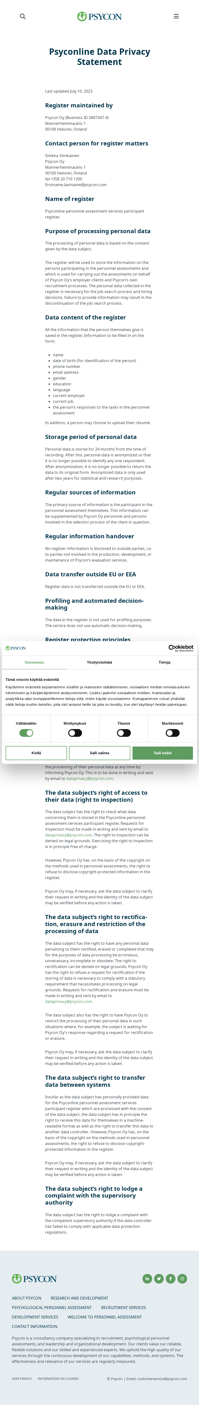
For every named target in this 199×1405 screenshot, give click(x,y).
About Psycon (26, 1298)
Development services (35, 1317)
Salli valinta (99, 753)
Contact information (34, 1326)
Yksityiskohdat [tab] (99, 662)
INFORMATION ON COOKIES (58, 1379)
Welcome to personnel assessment (105, 1317)
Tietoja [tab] (164, 662)
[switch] (75, 733)
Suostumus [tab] (34, 662)
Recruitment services (123, 1307)
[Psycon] (99, 16)
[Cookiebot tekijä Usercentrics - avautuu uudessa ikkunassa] (172, 648)
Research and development (79, 1298)
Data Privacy (22, 1379)
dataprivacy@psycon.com (89, 778)
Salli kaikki (163, 753)
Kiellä (36, 753)
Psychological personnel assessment (52, 1307)
